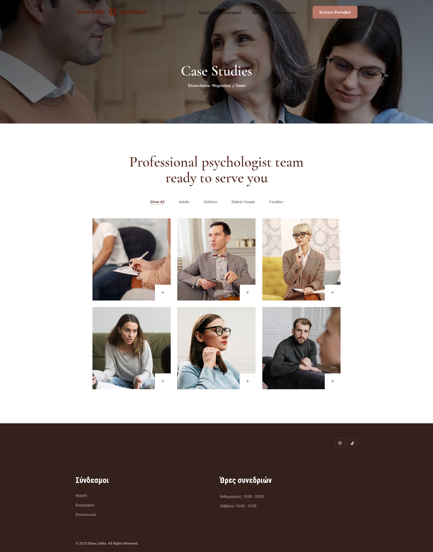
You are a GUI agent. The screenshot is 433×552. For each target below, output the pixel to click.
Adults (184, 202)
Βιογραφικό (231, 12)
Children (210, 202)
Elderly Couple (243, 202)
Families (276, 202)
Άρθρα (257, 12)
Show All (157, 202)
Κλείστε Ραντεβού (335, 12)
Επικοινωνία (284, 12)
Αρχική (204, 12)
